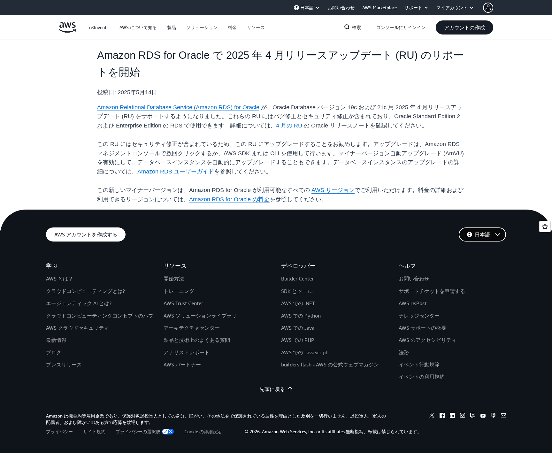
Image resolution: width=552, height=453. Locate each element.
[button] (138, 27)
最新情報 (56, 340)
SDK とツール (296, 291)
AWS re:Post (412, 303)
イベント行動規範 (419, 364)
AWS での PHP (297, 340)
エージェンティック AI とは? (78, 303)
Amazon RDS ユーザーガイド (175, 171)
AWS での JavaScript (304, 352)
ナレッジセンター (419, 315)
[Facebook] (442, 416)
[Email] (503, 416)
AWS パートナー (182, 364)
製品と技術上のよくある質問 (197, 340)
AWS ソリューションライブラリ (200, 315)
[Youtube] (483, 416)
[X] (431, 416)
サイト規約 (94, 431)
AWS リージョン (333, 190)
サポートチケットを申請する (432, 291)
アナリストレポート (187, 352)
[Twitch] (472, 416)
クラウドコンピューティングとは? (85, 291)
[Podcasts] (493, 416)
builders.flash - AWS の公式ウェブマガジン (330, 364)
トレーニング (179, 291)
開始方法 (174, 278)
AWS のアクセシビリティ (427, 340)
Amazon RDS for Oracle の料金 (229, 199)
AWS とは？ (59, 278)
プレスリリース (64, 364)
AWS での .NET (298, 303)
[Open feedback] (545, 226)
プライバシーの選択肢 (138, 431)
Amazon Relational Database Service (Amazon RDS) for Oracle (178, 107)
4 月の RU (289, 125)
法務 (404, 352)
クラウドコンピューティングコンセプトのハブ (99, 315)
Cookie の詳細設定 (203, 431)
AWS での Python (301, 315)
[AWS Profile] (488, 8)
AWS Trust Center (183, 303)
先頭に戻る (272, 389)
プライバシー (59, 431)
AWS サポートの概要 (422, 328)
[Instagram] (462, 416)
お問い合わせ (414, 278)
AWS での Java (297, 328)
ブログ (53, 352)
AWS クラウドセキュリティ (77, 328)
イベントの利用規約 (422, 376)
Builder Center (297, 278)
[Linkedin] (452, 416)
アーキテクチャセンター (192, 328)
